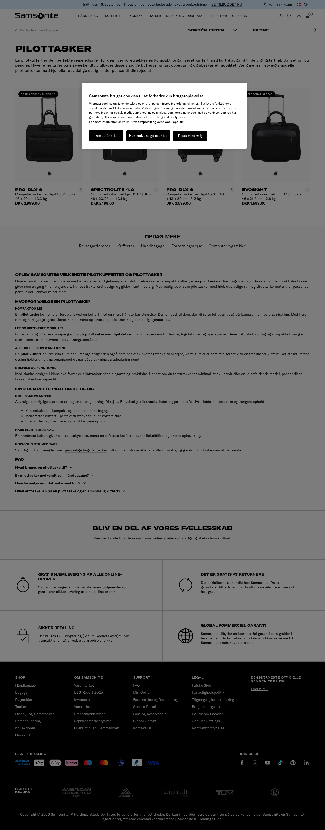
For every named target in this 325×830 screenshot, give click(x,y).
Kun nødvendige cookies (148, 136)
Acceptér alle (106, 136)
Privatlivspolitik (141, 122)
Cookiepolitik (174, 122)
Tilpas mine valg (190, 136)
